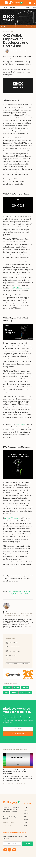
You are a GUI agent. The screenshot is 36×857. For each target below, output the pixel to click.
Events (29, 692)
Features (25, 687)
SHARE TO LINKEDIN (13, 651)
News (21, 692)
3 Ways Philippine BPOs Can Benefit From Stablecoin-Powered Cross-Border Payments (19, 593)
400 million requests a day (21, 288)
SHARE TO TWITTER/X (14, 647)
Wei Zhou (7, 687)
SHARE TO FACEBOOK (13, 642)
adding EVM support (12, 518)
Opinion (14, 692)
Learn (6, 692)
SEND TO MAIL (12, 655)
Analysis (16, 687)
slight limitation (20, 424)
